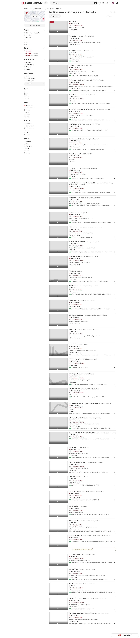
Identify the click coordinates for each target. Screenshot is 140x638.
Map (36, 16)
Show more (27, 44)
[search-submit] (52, 3)
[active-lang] (113, 2)
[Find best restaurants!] (31, 3)
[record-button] (95, 3)
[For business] (46, 3)
